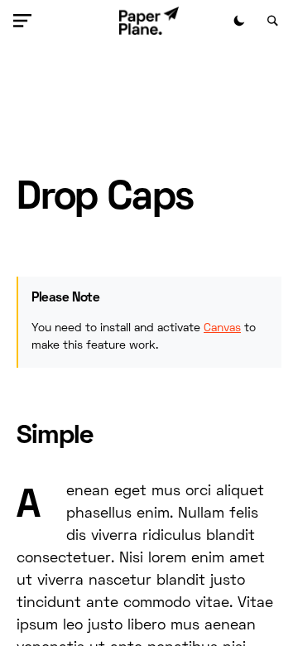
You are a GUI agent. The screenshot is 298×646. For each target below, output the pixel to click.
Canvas (222, 328)
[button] (25, 20)
